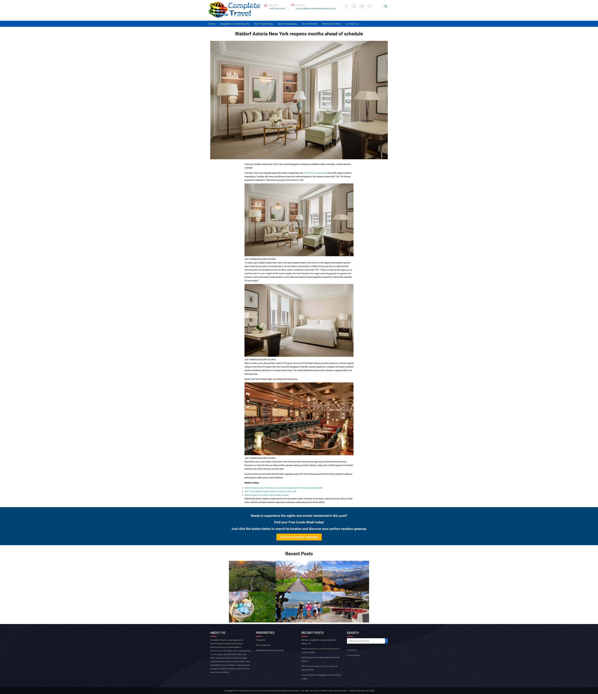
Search (387, 641)
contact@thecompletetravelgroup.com (316, 8)
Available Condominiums (235, 23)
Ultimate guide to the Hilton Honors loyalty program (266, 495)
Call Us (273, 5)
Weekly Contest (331, 23)
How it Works (309, 23)
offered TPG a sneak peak (315, 173)
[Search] (385, 6)
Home (212, 23)
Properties (261, 640)
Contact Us (352, 23)
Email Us (300, 5)
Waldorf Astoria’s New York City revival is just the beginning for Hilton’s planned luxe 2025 (283, 488)
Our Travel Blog (263, 23)
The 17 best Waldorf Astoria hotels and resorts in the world (270, 491)
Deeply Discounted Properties (270, 650)
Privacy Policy (353, 655)
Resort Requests (287, 23)
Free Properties (263, 645)
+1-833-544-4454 (277, 8)
